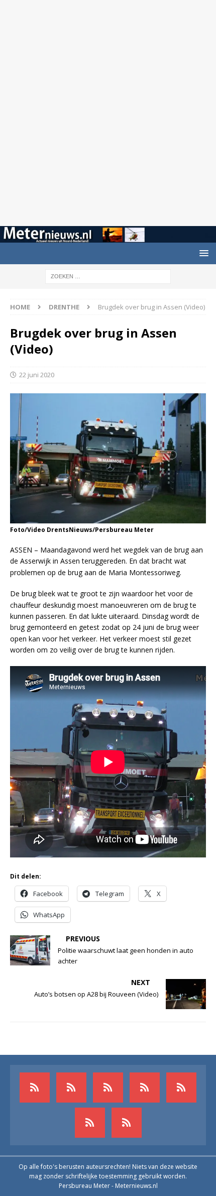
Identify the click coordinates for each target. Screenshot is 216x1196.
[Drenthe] (71, 1087)
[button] (202, 253)
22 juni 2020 (36, 374)
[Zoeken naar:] (108, 275)
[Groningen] (108, 1087)
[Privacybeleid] (90, 1123)
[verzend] (127, 1123)
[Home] (145, 1087)
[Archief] (35, 1087)
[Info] (181, 1087)
